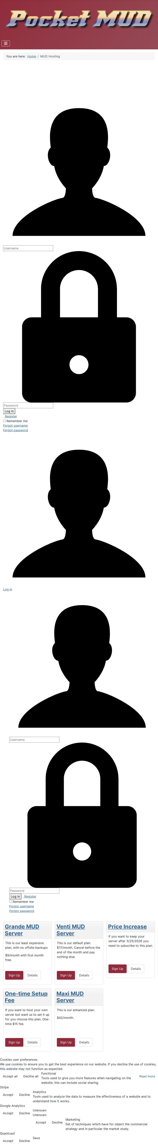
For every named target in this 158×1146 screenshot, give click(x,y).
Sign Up (14, 975)
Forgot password (15, 430)
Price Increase (127, 926)
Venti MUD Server (70, 929)
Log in (9, 411)
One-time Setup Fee (26, 996)
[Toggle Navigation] (6, 43)
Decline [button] (24, 1095)
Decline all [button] (30, 1076)
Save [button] (36, 1138)
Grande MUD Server (22, 929)
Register (10, 416)
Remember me (17, 421)
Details (33, 975)
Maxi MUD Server (70, 996)
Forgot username (15, 425)
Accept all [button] (10, 1076)
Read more (147, 1076)
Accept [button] (8, 1095)
